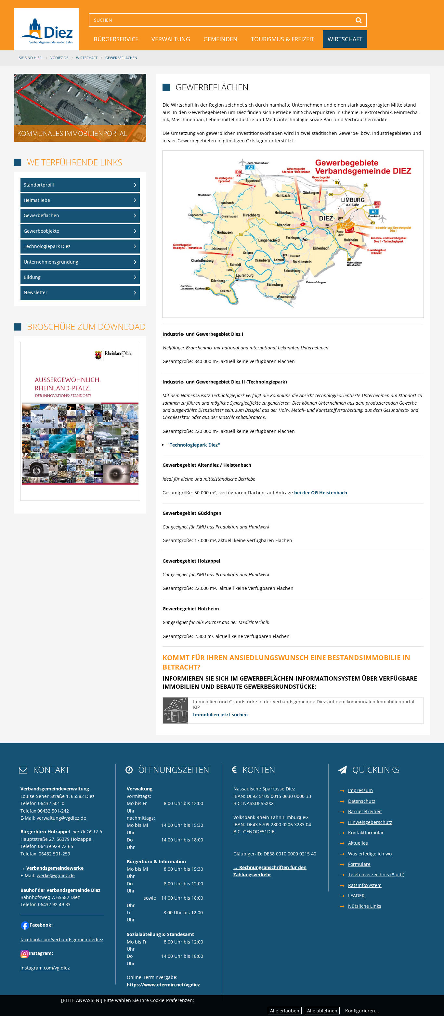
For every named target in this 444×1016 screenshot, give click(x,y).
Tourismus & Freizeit (282, 39)
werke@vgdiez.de (56, 875)
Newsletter (35, 292)
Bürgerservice (116, 39)
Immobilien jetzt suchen (220, 714)
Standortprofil (39, 185)
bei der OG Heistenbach (320, 492)
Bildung (32, 277)
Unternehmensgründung (51, 262)
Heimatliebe (37, 200)
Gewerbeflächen (121, 57)
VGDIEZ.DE (59, 57)
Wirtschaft (345, 39)
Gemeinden (220, 39)
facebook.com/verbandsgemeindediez (61, 939)
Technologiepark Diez (47, 246)
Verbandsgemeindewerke (55, 868)
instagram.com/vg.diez (45, 968)
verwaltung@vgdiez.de (61, 818)
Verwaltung (170, 39)
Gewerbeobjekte (41, 231)
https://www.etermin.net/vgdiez (163, 985)
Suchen (359, 20)
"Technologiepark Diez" (193, 445)
